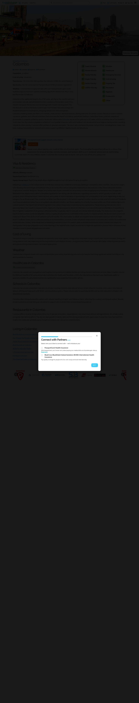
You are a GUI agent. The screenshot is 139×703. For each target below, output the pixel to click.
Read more (44, 352)
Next (94, 365)
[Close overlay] (96, 335)
